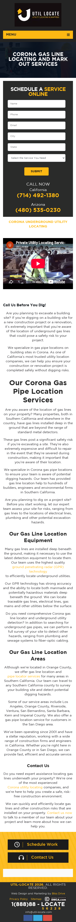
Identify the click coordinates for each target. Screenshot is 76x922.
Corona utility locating (25, 787)
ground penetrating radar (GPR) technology (38, 569)
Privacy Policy (19, 899)
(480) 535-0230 (38, 210)
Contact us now (59, 813)
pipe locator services (23, 676)
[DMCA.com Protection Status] (56, 899)
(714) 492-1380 (38, 195)
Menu (11, 34)
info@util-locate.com (38, 912)
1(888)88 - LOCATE (38, 906)
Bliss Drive (58, 894)
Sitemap (36, 899)
